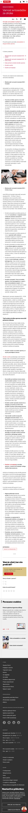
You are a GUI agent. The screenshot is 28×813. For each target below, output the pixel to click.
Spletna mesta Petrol (8, 713)
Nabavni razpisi (7, 689)
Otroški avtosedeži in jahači (11, 22)
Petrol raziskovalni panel (9, 715)
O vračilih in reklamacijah (9, 782)
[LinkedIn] (13, 722)
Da (5, 581)
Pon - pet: (5, 740)
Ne (5, 584)
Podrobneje (17, 798)
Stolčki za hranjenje (10, 67)
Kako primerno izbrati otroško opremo (15, 63)
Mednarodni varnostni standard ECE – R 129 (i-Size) (15, 60)
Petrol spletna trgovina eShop (12, 607)
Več (4, 629)
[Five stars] (14, 591)
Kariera (5, 672)
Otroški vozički (9, 65)
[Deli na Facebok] (20, 19)
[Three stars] (9, 591)
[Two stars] (6, 591)
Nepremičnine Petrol (8, 686)
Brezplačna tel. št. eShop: (9, 735)
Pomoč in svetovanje (8, 757)
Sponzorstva (6, 684)
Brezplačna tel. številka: (9, 733)
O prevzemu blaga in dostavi (10, 780)
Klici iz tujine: (6, 738)
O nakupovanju (7, 770)
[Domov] (7, 2)
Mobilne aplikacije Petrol (9, 710)
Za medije (5, 677)
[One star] (4, 591)
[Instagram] (9, 722)
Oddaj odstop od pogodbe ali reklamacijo (13, 785)
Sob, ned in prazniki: (8, 742)
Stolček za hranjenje (10, 464)
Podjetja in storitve (8, 667)
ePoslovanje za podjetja (9, 700)
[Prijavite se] (20, 1)
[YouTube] (18, 722)
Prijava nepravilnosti (8, 682)
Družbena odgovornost (9, 679)
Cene (4, 775)
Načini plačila (6, 777)
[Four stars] (11, 591)
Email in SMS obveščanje (9, 717)
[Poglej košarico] (23, 1)
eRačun (5, 702)
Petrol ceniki (6, 762)
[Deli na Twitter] (16, 19)
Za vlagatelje (6, 674)
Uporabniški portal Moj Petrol (10, 697)
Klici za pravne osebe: (8, 749)
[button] (1, 2)
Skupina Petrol (7, 665)
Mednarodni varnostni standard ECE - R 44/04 (15, 56)
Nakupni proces (7, 773)
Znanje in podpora (7, 760)
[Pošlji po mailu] (24, 19)
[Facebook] (4, 722)
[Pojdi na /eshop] (21, 626)
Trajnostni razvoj (7, 670)
